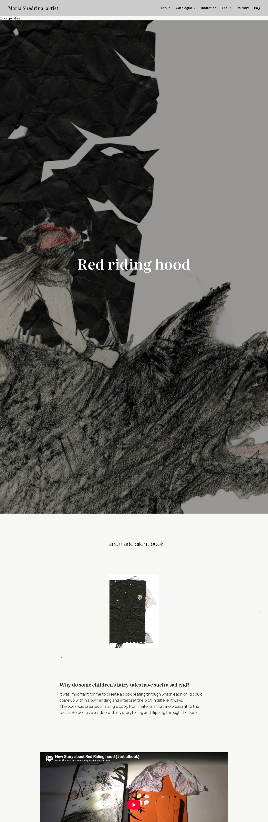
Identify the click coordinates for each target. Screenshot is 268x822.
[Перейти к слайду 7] (144, 642)
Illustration (208, 8)
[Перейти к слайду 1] (123, 642)
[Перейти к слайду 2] (127, 642)
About (165, 8)
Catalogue (184, 8)
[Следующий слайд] (260, 611)
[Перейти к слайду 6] (141, 642)
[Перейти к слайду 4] (134, 642)
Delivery (243, 8)
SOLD (226, 8)
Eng (257, 7)
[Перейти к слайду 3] (130, 642)
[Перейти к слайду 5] (137, 642)
